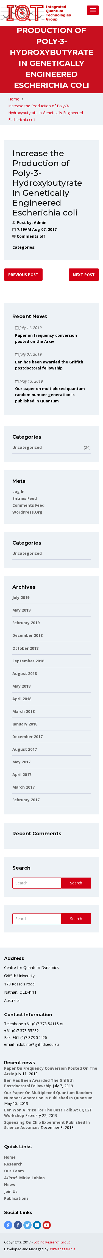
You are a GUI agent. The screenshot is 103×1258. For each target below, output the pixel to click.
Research (13, 1164)
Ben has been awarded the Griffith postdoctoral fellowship (39, 1083)
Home (13, 99)
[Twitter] (27, 1225)
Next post (84, 274)
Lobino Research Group (52, 1242)
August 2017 (24, 749)
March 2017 (23, 787)
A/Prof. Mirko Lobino (24, 1177)
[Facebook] (18, 1225)
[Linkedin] (37, 1225)
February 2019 (26, 622)
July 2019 (20, 597)
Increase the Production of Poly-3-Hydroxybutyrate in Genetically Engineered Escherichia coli (45, 112)
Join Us (11, 1191)
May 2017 (21, 761)
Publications (16, 1198)
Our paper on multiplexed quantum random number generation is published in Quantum (50, 395)
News (9, 1184)
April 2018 (21, 698)
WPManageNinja (62, 1249)
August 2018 (24, 673)
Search (76, 883)
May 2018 (21, 686)
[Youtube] (47, 1225)
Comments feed (28, 505)
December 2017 (27, 736)
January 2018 (24, 724)
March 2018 (23, 711)
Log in (18, 491)
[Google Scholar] (8, 1225)
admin (40, 222)
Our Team (14, 1170)
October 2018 (25, 648)
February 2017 (26, 799)
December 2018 (27, 635)
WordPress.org (27, 512)
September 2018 (28, 660)
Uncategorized (51, 447)
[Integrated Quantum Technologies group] (35, 13)
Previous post (23, 274)
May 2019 (21, 610)
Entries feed (24, 498)
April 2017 (21, 774)
